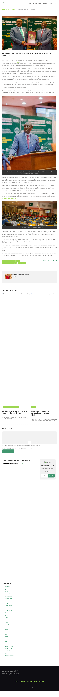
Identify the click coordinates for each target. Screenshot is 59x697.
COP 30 (6, 612)
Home (3, 9)
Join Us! (16, 674)
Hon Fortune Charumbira (9, 260)
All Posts (8, 9)
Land (6, 641)
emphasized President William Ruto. (10, 198)
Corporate (7, 622)
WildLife (7, 658)
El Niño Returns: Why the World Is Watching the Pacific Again (14, 412)
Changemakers (8, 598)
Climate (13, 9)
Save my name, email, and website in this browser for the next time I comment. (22, 445)
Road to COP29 (8, 648)
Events (6, 629)
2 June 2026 (13, 415)
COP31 (6, 620)
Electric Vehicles (8, 624)
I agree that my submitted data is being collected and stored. (18, 448)
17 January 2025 (43, 417)
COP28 (6, 617)
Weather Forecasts (13, 407)
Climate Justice (8, 610)
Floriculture (7, 632)
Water (6, 653)
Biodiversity (7, 593)
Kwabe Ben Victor (6, 57)
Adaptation (7, 586)
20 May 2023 (13, 57)
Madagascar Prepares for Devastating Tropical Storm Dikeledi (41, 413)
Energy (6, 627)
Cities (6, 601)
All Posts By (18, 279)
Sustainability (8, 651)
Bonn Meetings (8, 596)
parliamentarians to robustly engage (10, 62)
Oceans (6, 643)
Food (6, 634)
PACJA (18, 260)
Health (6, 639)
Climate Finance (8, 608)
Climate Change (8, 605)
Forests (6, 636)
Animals (7, 591)
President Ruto (22, 263)
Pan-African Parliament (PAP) (10, 263)
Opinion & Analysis (9, 646)
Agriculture (7, 589)
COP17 (6, 615)
